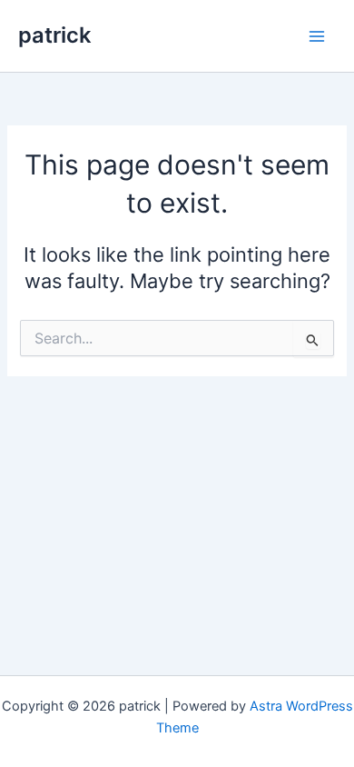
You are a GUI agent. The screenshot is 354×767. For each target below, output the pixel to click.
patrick (54, 35)
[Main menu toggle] (317, 36)
